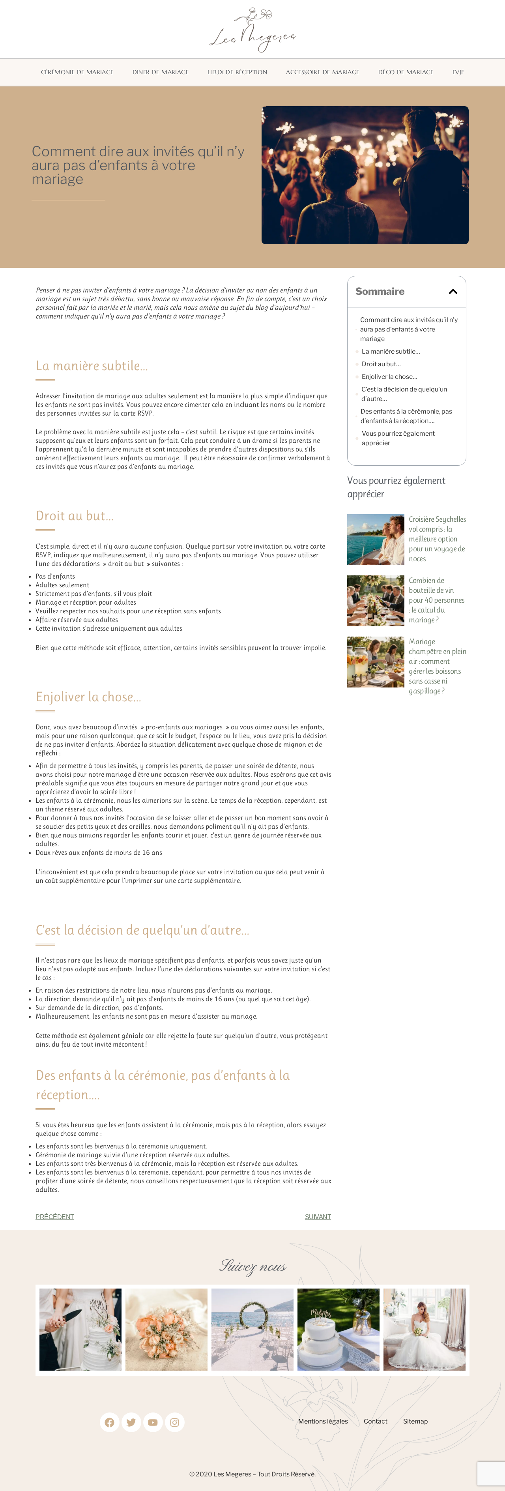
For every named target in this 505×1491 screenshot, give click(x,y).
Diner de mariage (161, 72)
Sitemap (415, 1421)
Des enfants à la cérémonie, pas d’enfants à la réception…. (406, 416)
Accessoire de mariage (322, 72)
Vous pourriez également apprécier (398, 438)
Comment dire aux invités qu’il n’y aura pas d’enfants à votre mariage (409, 329)
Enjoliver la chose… (389, 376)
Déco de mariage (406, 72)
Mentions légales (323, 1421)
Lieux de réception (237, 72)
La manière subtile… (391, 351)
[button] (453, 291)
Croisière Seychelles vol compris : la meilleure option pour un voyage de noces (437, 539)
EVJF (458, 72)
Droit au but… (381, 364)
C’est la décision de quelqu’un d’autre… (404, 394)
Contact (375, 1421)
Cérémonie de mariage (77, 72)
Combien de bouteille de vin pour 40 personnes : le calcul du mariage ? (436, 600)
